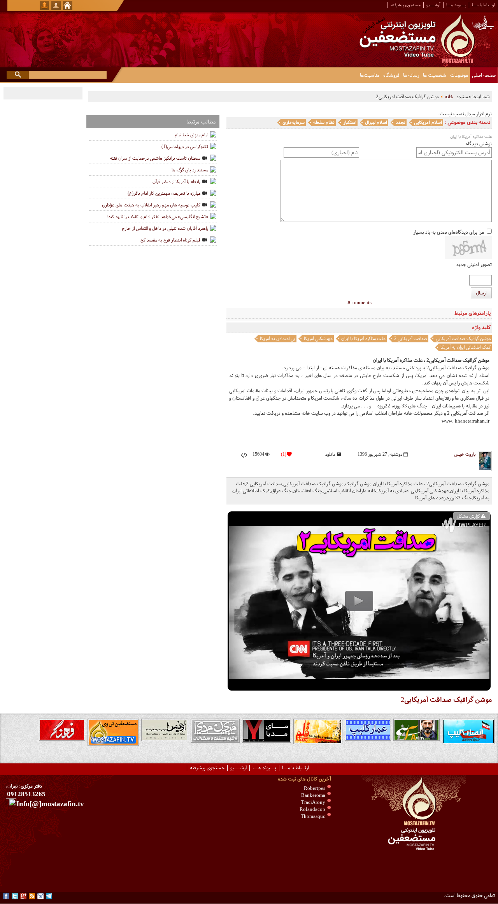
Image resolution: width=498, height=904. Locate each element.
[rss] (32, 896)
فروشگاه (391, 75)
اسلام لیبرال (376, 122)
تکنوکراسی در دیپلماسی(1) (184, 146)
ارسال (481, 292)
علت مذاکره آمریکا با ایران (363, 338)
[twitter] (15, 896)
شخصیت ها (434, 75)
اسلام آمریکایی (428, 122)
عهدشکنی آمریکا (318, 338)
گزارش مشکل (468, 516)
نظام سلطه (324, 122)
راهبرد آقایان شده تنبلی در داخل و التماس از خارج (165, 228)
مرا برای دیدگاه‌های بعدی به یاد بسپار (448, 232)
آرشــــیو (433, 5)
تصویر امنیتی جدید (474, 264)
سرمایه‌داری (293, 122)
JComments (359, 302)
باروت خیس (465, 454)
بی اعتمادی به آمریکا (277, 338)
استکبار (349, 122)
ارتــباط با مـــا (483, 5)
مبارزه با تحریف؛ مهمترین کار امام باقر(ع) (164, 193)
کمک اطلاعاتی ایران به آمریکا (465, 347)
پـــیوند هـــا (456, 5)
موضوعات (459, 75)
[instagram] (40, 896)
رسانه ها (411, 75)
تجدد (400, 122)
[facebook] (6, 896)
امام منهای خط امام (191, 135)
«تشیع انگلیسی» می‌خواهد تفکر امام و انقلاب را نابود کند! (157, 216)
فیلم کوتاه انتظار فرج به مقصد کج (170, 240)
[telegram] (49, 896)
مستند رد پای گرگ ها (190, 170)
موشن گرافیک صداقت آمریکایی (463, 338)
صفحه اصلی (484, 75)
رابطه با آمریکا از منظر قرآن (176, 181)
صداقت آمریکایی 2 (410, 338)
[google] (23, 896)
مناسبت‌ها (369, 75)
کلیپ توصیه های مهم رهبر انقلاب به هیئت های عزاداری (151, 205)
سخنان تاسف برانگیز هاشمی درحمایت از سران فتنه (155, 158)
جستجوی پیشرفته (406, 5)
